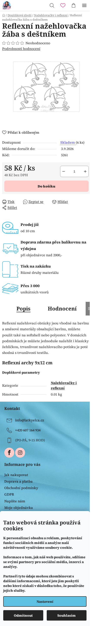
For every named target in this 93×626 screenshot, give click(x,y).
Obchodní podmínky (21, 487)
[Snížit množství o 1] (63, 171)
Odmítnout (23, 615)
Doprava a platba (18, 481)
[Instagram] (20, 453)
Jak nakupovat (16, 474)
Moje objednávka (18, 507)
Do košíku (46, 186)
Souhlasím (66, 615)
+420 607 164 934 (27, 430)
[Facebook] (9, 453)
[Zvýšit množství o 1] (85, 171)
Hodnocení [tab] (62, 308)
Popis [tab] (23, 308)
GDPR (9, 494)
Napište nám (14, 501)
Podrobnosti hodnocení (21, 48)
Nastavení (45, 601)
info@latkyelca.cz (29, 420)
